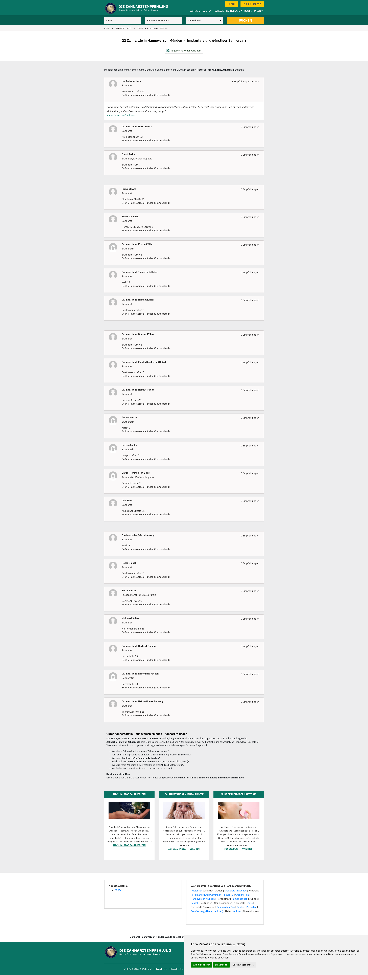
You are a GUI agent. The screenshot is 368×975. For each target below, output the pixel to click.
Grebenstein (242, 894)
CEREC (118, 890)
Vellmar (237, 911)
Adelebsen (196, 890)
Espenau (242, 890)
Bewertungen (252, 10)
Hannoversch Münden (203, 898)
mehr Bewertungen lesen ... (122, 115)
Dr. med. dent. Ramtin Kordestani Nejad (144, 362)
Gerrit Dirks (128, 154)
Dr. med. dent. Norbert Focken (139, 646)
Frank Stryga (129, 189)
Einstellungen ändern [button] (243, 964)
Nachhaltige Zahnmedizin (129, 845)
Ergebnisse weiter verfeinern (186, 50)
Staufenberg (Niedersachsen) (207, 911)
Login (231, 4)
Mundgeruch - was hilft (239, 848)
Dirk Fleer (127, 500)
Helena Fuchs (129, 445)
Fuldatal (228, 894)
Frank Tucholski (130, 216)
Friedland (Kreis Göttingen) (207, 894)
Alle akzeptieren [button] (201, 964)
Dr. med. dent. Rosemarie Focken (140, 673)
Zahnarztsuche (123, 28)
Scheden (252, 907)
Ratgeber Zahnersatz (227, 10)
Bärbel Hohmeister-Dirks (136, 472)
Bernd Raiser (129, 590)
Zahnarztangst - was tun (184, 848)
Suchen (245, 20)
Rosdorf (241, 907)
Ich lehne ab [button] (221, 964)
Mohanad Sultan (130, 618)
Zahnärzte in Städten (178, 969)
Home (106, 28)
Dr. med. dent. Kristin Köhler (138, 244)
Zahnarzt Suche (200, 10)
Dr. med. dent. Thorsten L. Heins (140, 272)
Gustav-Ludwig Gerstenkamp (138, 535)
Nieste (249, 903)
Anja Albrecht (129, 417)
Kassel (194, 903)
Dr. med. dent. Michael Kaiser (138, 299)
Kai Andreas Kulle (132, 81)
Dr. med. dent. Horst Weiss (137, 126)
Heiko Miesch (129, 563)
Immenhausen (239, 898)
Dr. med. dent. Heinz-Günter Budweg (142, 701)
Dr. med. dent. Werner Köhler (138, 334)
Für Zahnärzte (252, 4)
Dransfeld (229, 890)
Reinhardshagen (226, 907)
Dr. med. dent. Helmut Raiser (138, 389)
